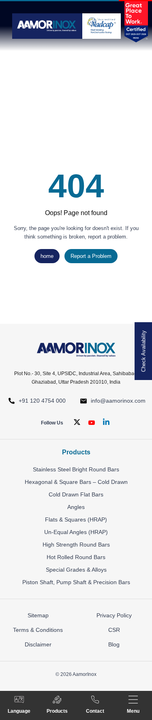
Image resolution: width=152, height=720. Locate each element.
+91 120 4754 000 (42, 400)
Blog (114, 644)
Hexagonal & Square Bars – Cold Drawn (76, 482)
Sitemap (38, 615)
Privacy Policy (114, 615)
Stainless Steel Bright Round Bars (76, 469)
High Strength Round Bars (76, 544)
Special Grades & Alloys (76, 569)
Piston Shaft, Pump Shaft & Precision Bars (76, 582)
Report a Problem (91, 256)
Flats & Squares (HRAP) (76, 519)
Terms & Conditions (38, 630)
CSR (114, 630)
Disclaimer (38, 644)
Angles (76, 507)
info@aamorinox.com (118, 400)
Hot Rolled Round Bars (76, 557)
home (47, 256)
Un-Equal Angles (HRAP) (76, 532)
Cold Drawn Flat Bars (76, 494)
